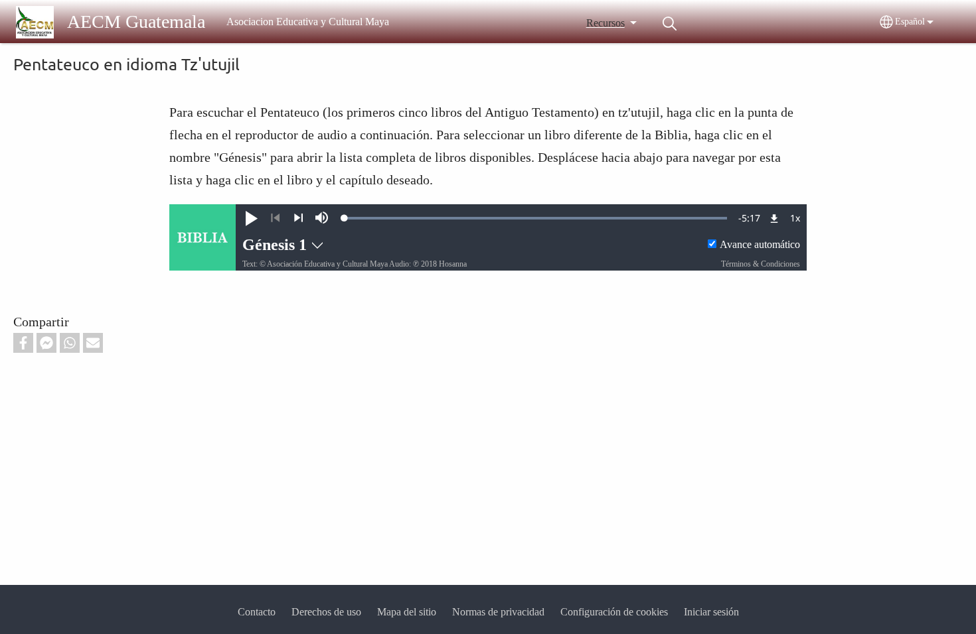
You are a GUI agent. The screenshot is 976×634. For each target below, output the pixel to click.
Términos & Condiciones (760, 264)
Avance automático (760, 244)
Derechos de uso (326, 611)
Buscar (670, 23)
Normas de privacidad (498, 611)
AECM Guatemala (136, 21)
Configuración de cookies (614, 611)
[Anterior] (275, 218)
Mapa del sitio (406, 611)
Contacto (257, 611)
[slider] (536, 218)
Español (910, 22)
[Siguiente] (298, 218)
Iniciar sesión (711, 611)
